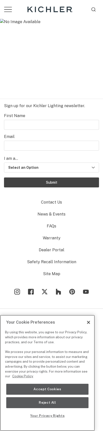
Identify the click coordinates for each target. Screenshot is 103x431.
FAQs (51, 226)
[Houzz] (58, 292)
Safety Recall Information (51, 261)
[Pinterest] (72, 292)
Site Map (51, 273)
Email (9, 136)
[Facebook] (31, 292)
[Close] (88, 322)
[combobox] (93, 9)
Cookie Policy (22, 376)
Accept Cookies (47, 389)
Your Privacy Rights (47, 416)
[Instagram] (17, 292)
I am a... (11, 158)
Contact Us (51, 202)
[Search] (93, 9)
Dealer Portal (51, 250)
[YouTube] (86, 292)
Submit (51, 182)
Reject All (47, 402)
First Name (14, 115)
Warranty (51, 238)
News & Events (52, 214)
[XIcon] (45, 292)
